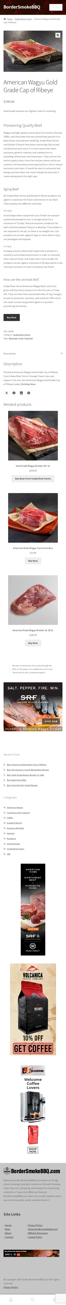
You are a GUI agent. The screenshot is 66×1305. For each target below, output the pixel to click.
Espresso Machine (15, 828)
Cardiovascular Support (18, 812)
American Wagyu (15, 807)
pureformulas (13, 843)
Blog (7, 1229)
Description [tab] (10, 353)
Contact (9, 1237)
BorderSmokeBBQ (22, 7)
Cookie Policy (35, 1237)
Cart (51, 1297)
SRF (8, 854)
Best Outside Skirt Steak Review (22, 785)
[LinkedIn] (21, 393)
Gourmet (28, 338)
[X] (7, 393)
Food (21, 338)
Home (9, 19)
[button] (57, 35)
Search (33, 1300)
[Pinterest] (29, 393)
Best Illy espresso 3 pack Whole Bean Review (28, 769)
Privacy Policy (35, 1225)
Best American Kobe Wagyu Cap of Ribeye (26, 764)
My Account (11, 1300)
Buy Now (11, 317)
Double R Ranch (14, 823)
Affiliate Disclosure (38, 1233)
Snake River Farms (23, 19)
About (8, 1233)
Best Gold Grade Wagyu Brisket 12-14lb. (25, 775)
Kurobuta (11, 838)
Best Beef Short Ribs (16, 780)
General (10, 833)
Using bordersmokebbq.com (43, 1229)
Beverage (13, 338)
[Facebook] (14, 393)
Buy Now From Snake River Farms (33, 478)
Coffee (10, 817)
